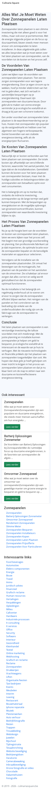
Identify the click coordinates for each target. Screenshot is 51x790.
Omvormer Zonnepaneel (19, 519)
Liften (9, 676)
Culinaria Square (10, 2)
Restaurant (12, 700)
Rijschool (11, 741)
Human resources (16, 595)
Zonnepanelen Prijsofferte (20, 543)
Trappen (10, 727)
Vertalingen (12, 599)
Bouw (9, 575)
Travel (9, 578)
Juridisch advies (14, 585)
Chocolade (12, 771)
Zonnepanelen (14, 512)
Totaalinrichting (14, 747)
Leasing (10, 697)
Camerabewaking (15, 761)
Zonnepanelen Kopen (17, 536)
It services (11, 626)
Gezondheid (12, 643)
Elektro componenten (17, 568)
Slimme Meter (13, 526)
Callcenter (11, 612)
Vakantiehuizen (14, 774)
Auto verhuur (13, 717)
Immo (9, 582)
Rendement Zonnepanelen (20, 523)
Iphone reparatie (15, 707)
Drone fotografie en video (20, 768)
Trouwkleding (13, 730)
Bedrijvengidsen (14, 754)
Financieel (11, 589)
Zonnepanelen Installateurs (21, 533)
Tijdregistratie (13, 744)
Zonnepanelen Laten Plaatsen (22, 539)
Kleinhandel (12, 646)
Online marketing (15, 653)
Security (10, 632)
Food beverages (14, 562)
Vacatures (11, 757)
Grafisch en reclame (17, 660)
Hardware (11, 616)
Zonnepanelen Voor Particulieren (24, 546)
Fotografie (11, 778)
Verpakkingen (13, 602)
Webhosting (12, 656)
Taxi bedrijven (13, 683)
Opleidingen (12, 605)
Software (11, 636)
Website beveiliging (16, 751)
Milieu (9, 609)
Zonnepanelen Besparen (19, 529)
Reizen (9, 724)
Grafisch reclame (15, 592)
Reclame (10, 663)
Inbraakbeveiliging (16, 764)
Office (9, 629)
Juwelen (10, 737)
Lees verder (12, 426)
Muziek (10, 710)
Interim (10, 693)
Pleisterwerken (14, 714)
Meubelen (11, 690)
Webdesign (12, 734)
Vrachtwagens (13, 673)
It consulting (12, 622)
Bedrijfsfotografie (15, 720)
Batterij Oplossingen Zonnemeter (24, 516)
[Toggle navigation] (45, 3)
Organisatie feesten (16, 680)
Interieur (11, 639)
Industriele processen (17, 619)
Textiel (9, 649)
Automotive (12, 565)
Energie (10, 572)
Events (9, 687)
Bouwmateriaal (14, 703)
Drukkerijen (12, 670)
